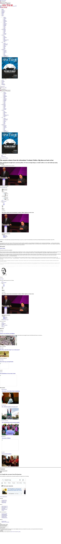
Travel (4, 45)
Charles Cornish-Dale (5, 420)
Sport (4, 47)
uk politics (3, 326)
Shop (2, 15)
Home (3, 9)
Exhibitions (5, 37)
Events (3, 13)
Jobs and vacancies (4, 509)
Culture (5, 43)
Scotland (5, 34)
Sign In (2, 86)
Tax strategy (3, 508)
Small (6, 192)
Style (4, 123)
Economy (5, 33)
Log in (7, 524)
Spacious (7, 199)
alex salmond (3, 323)
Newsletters (5, 21)
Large (7, 195)
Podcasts (3, 11)
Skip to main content (3, 0)
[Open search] (0, 86)
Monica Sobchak (2, 248)
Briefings (3, 12)
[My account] (4, 86)
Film (4, 38)
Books (4, 36)
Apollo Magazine (4, 514)
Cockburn (3, 81)
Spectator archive (4, 516)
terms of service (13, 531)
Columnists (5, 127)
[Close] (1, 472)
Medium (7, 193)
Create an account (2, 524)
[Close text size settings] (2, 190)
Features (5, 51)
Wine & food (5, 44)
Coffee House (4, 29)
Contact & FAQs (4, 500)
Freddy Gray (3, 436)
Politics (5, 17)
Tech (4, 19)
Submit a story (4, 501)
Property (5, 46)
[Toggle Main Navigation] (1, 6)
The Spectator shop (4, 515)
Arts (4, 35)
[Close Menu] (1, 87)
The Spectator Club (4, 517)
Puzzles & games (6, 131)
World (4, 31)
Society (5, 106)
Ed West (1, 371)
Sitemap (3, 510)
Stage (4, 41)
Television (5, 40)
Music (4, 114)
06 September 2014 (4, 187)
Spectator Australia (4, 513)
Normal (7, 198)
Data (4, 32)
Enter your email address (3, 525)
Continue (1, 530)
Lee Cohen (1, 331)
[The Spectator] (0, 7)
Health (4, 48)
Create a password (2, 527)
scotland (3, 324)
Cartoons (5, 55)
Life (2, 42)
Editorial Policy (4, 502)
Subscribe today (4, 521)
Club (2, 14)
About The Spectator (5, 506)
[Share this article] (2, 205)
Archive (5, 27)
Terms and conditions (5, 507)
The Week (5, 50)
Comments (4, 201)
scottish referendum (4, 325)
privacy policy (18, 531)
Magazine (5, 20)
